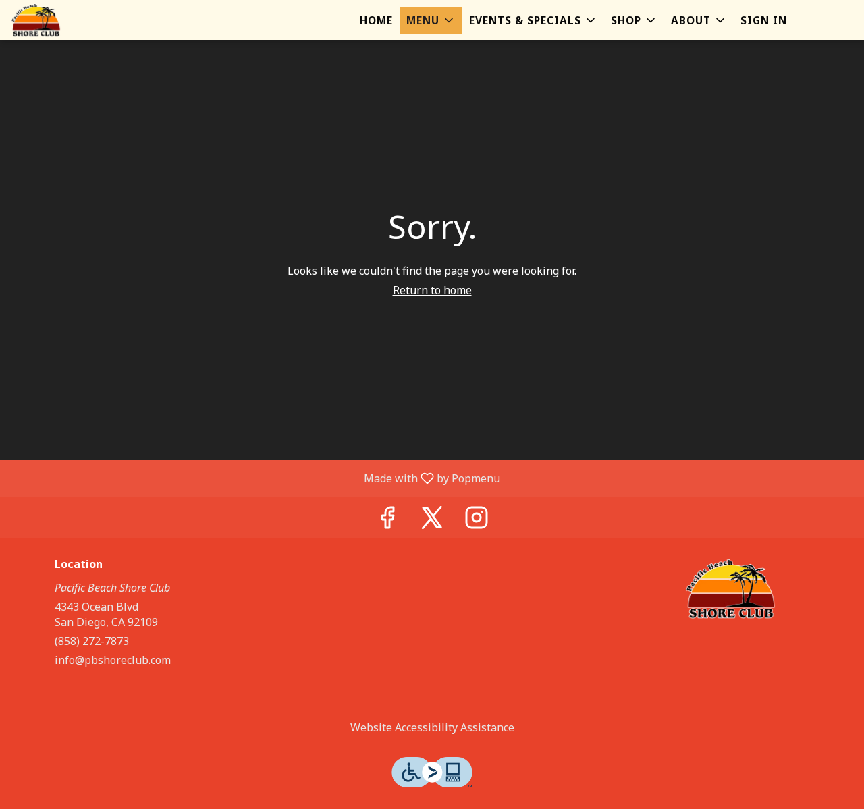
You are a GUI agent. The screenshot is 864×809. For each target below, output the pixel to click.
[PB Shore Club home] (71, 20)
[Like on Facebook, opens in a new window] (387, 520)
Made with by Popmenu (255, 477)
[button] (431, 20)
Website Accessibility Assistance (432, 727)
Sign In (763, 20)
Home (376, 20)
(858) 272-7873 (92, 641)
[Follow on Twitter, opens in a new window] (432, 520)
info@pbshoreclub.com (113, 659)
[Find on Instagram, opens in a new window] (476, 520)
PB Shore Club (731, 589)
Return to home (432, 290)
